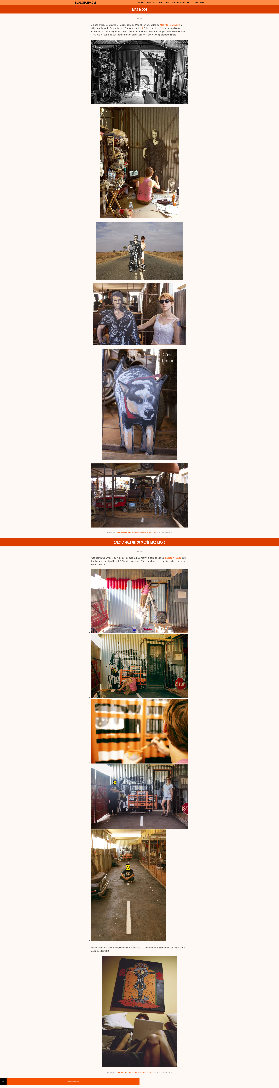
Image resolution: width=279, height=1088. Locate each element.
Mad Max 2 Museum (170, 25)
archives (141, 3)
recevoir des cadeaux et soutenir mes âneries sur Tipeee (136, 532)
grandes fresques (172, 558)
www (149, 3)
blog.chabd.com (85, 2)
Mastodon (199, 3)
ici (143, 28)
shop (155, 3)
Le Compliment (72, 1081)
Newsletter (170, 3)
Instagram (181, 3)
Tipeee (161, 3)
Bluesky (190, 3)
